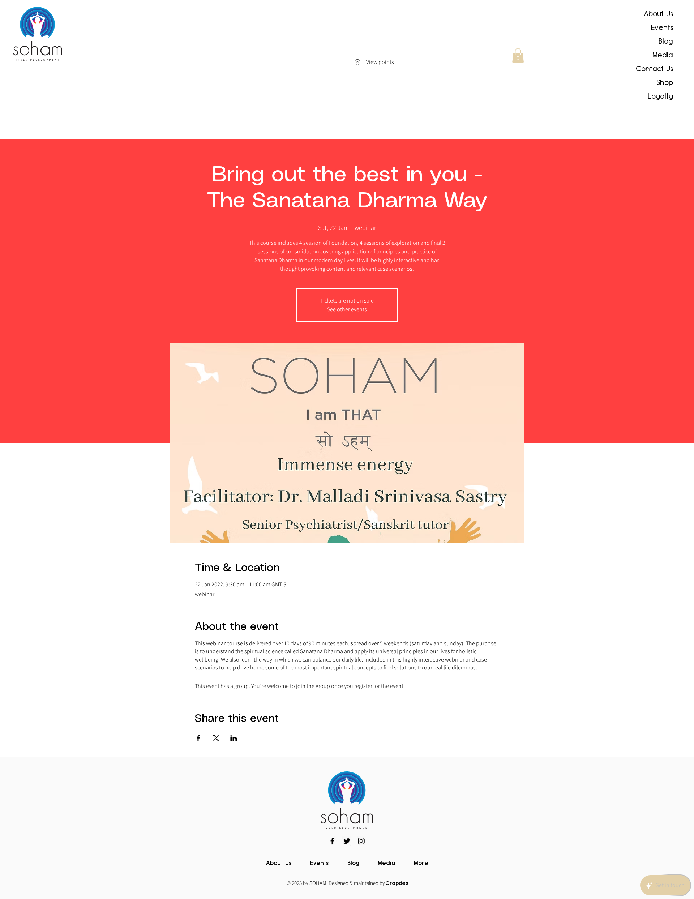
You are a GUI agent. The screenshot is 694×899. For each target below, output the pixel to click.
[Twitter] (346, 841)
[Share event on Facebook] (198, 738)
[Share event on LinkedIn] (233, 738)
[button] (518, 55)
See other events (347, 309)
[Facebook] (332, 841)
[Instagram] (361, 841)
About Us (658, 14)
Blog (666, 41)
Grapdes (397, 883)
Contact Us (654, 69)
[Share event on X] (216, 738)
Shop (664, 82)
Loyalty (660, 96)
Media (662, 55)
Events (662, 27)
